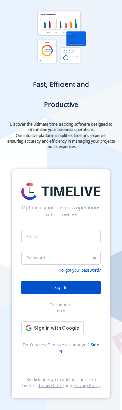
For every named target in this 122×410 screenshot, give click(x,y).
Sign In (61, 287)
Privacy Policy (87, 385)
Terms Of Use (51, 385)
